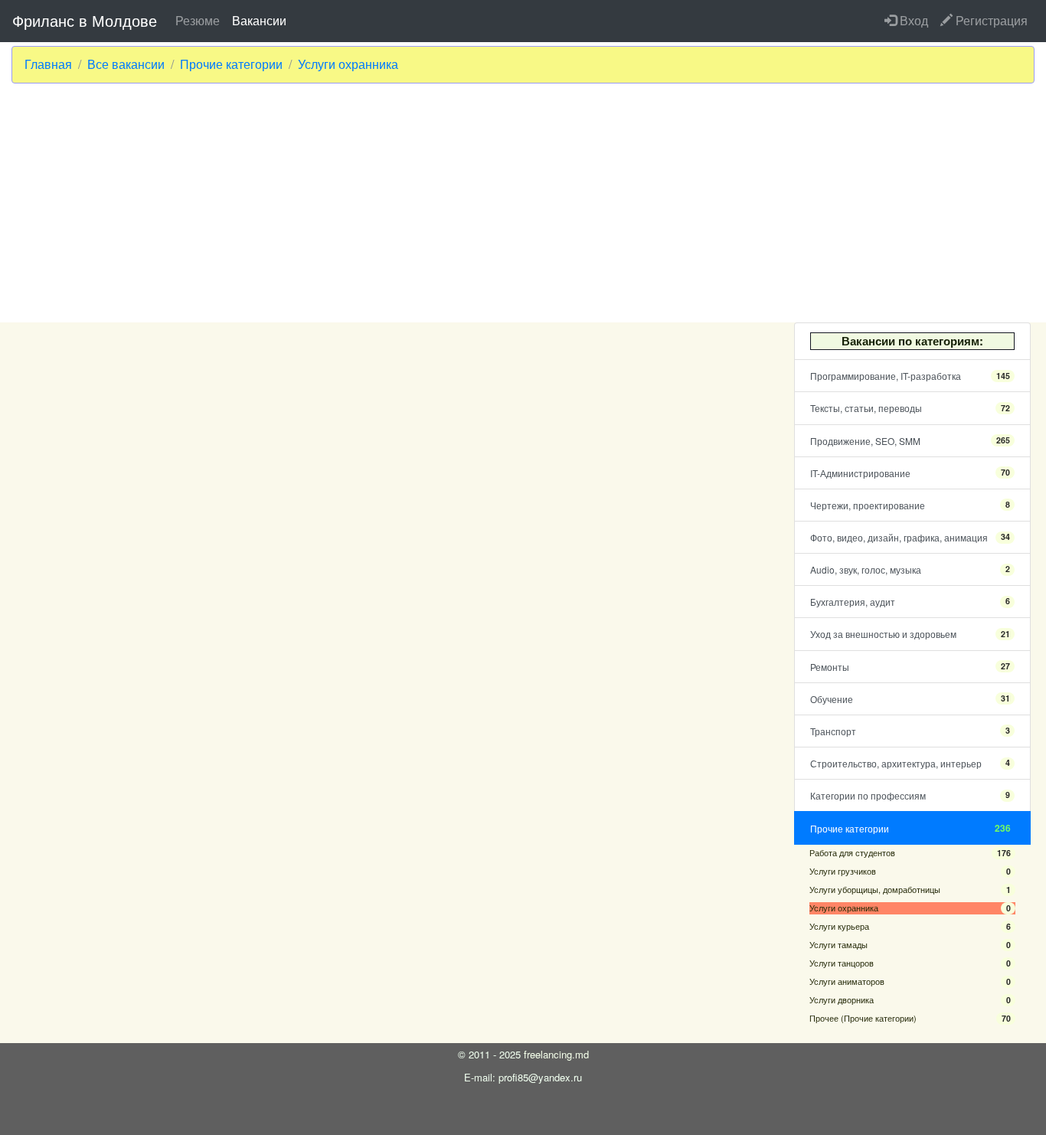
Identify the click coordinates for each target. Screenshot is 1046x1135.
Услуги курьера (910, 926)
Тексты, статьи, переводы (910, 407)
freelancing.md (556, 1054)
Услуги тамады (910, 944)
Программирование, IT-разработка (910, 375)
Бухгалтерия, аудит (910, 601)
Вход (912, 20)
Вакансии (259, 20)
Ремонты (910, 666)
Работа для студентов (910, 853)
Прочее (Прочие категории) (910, 1018)
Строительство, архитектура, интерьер (910, 763)
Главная (48, 64)
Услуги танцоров (910, 963)
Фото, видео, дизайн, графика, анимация (910, 537)
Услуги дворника (910, 1000)
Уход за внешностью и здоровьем (910, 633)
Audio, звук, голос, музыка (910, 569)
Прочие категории (231, 64)
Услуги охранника (348, 64)
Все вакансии (126, 64)
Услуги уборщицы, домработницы (910, 889)
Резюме (197, 20)
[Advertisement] (523, 203)
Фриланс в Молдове (84, 20)
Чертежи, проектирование (910, 505)
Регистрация (990, 20)
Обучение (910, 698)
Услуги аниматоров (910, 981)
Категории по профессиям (910, 795)
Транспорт (910, 731)
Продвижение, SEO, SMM (910, 440)
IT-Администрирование (910, 472)
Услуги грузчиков (910, 871)
